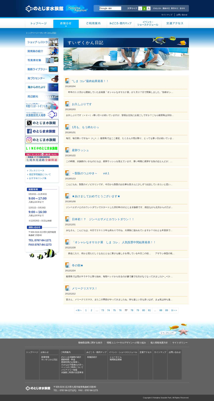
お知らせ (66, 23)
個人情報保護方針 (159, 342)
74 (108, 310)
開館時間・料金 (68, 359)
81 (149, 310)
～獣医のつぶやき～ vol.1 (90, 173)
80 (143, 310)
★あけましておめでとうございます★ (96, 196)
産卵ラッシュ (80, 150)
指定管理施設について (40, 174)
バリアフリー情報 (69, 370)
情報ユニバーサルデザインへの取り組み (126, 342)
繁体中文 (174, 8)
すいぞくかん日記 (49, 359)
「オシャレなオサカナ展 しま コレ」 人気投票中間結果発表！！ (114, 242)
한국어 (182, 8)
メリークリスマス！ (84, 288)
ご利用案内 (93, 23)
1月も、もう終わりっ (85, 127)
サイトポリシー (180, 342)
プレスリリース (36, 170)
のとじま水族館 (57, 12)
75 (114, 310)
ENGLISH (157, 8)
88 (160, 310)
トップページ (38, 23)
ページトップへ (173, 328)
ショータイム (116, 357)
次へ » (174, 310)
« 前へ (79, 310)
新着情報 (45, 357)
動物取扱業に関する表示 (90, 342)
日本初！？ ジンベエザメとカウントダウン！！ (103, 219)
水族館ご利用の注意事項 (72, 372)
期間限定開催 (116, 359)
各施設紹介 (92, 357)
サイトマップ (166, 15)
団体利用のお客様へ (70, 362)
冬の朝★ (77, 265)
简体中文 (166, 8)
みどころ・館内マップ (120, 23)
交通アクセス (175, 23)
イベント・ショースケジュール (148, 23)
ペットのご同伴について (72, 367)
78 (132, 310)
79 (137, 310)
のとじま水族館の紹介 (71, 357)
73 (102, 310)
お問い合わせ (181, 15)
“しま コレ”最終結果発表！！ (90, 81)
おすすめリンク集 (37, 178)
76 (120, 310)
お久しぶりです (82, 104)
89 (166, 310)
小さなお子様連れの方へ (72, 365)
